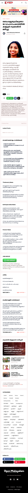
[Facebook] (15, 98)
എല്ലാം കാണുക (20, 292)
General (11, 395)
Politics (12, 403)
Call (21, 384)
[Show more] (22, 98)
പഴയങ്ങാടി (6, 435)
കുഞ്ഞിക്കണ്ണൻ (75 (8, 278)
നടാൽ (5, 430)
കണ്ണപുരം (6, 411)
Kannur (8, 18)
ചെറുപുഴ (18, 422)
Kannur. (5, 398)
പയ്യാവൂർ (6, 433)
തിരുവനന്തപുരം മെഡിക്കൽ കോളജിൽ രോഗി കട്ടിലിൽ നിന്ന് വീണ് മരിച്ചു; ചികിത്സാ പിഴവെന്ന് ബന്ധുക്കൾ (12, 153)
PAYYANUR (6, 403)
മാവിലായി (11, 443)
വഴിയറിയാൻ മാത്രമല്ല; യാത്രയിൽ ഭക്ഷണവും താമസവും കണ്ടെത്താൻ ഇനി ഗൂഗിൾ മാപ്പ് (14, 329)
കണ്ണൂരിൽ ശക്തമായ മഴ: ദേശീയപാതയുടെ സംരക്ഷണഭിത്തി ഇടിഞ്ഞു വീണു (18, 359)
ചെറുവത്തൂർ (7, 425)
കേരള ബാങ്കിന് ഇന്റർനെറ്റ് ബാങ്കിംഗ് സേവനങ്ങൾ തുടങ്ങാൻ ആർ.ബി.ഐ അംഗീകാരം (12, 324)
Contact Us (12, 487)
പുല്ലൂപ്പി (5, 438)
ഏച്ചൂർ (19, 409)
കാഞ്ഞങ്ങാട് (7, 417)
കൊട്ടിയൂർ (12, 419)
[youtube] (17, 479)
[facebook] (10, 479)
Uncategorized (19, 403)
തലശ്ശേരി (21, 425)
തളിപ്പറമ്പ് (6, 427)
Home (4, 18)
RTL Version (19, 487)
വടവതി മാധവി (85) (7, 290)
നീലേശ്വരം (11, 430)
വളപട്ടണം (6, 446)
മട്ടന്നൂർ (6, 441)
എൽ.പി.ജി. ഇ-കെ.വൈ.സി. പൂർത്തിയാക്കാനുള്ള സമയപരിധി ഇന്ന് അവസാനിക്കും (13, 173)
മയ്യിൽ (11, 441)
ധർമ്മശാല (19, 427)
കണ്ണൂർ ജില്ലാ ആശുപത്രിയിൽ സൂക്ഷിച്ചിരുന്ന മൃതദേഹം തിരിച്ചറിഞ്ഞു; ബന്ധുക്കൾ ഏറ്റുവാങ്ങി (18, 374)
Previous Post (5, 123)
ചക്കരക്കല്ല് (6, 422)
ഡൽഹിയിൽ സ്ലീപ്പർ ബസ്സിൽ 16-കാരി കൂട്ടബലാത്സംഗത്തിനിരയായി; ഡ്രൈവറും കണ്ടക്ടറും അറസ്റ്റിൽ (13, 166)
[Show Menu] (2, 2)
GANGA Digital (17, 489)
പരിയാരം (13, 433)
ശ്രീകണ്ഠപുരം (14, 446)
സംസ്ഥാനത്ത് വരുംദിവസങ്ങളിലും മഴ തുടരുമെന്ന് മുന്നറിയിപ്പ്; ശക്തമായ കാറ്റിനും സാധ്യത (13, 160)
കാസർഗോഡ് (15, 417)
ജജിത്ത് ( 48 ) (6, 287)
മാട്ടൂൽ (17, 441)
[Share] (24, 33)
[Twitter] (18, 98)
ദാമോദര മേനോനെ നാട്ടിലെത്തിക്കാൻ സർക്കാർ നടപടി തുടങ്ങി (13, 145)
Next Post (24, 123)
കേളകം (6, 419)
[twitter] (14, 479)
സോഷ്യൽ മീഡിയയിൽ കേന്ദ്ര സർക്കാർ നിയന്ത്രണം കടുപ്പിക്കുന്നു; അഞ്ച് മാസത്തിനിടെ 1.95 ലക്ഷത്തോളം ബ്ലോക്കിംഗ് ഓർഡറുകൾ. (13, 306)
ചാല (12, 422)
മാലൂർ (5, 443)
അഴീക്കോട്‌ (6, 406)
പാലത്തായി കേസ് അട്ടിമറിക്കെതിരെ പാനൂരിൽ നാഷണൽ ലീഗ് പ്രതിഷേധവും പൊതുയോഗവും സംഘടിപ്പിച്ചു (12, 235)
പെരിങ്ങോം (13, 438)
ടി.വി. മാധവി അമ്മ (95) (8, 281)
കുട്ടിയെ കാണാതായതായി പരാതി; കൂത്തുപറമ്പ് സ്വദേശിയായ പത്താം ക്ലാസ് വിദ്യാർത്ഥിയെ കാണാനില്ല (13, 209)
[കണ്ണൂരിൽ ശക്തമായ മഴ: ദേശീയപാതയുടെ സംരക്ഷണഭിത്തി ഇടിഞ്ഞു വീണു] (6, 359)
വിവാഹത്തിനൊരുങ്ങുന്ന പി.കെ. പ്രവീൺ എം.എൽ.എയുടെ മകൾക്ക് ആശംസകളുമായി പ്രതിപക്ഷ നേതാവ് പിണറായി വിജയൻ (13, 241)
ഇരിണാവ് (6, 409)
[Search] (26, 2)
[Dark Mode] (22, 2)
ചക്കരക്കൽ (21, 419)
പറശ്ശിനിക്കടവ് (14, 435)
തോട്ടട (12, 427)
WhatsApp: (5, 386)
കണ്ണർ (12, 411)
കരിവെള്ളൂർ (13, 414)
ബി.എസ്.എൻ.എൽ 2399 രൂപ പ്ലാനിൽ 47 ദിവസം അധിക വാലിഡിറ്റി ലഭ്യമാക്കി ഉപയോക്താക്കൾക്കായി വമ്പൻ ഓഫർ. (12, 312)
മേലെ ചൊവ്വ (20, 443)
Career (5, 395)
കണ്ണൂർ (5, 414)
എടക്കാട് (13, 409)
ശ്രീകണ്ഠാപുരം (7, 449)
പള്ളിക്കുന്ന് (20, 433)
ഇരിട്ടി (20, 406)
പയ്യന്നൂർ (19, 430)
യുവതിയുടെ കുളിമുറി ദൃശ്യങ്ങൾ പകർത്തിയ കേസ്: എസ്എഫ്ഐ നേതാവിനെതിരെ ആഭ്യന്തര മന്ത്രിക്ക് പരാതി (18, 367)
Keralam (17, 398)
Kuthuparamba (7, 401)
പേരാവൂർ (20, 438)
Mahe (16, 401)
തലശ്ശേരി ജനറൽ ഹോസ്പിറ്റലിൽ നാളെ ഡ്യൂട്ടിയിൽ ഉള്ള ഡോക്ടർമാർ (12, 186)
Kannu (16, 395)
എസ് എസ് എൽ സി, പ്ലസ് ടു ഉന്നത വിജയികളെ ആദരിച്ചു (11, 191)
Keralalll (11, 398)
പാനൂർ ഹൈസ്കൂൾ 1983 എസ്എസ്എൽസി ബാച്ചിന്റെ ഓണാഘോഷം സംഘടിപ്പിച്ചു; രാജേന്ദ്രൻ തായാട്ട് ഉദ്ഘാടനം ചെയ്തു (13, 248)
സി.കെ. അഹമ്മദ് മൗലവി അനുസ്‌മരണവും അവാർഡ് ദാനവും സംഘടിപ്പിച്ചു (13, 222)
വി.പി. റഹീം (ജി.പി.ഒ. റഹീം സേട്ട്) (10, 284)
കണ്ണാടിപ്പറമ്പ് (20, 411)
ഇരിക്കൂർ (14, 406)
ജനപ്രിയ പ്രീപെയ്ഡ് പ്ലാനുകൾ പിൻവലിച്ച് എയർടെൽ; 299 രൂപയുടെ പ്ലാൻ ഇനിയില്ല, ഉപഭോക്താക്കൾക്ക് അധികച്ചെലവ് (13, 318)
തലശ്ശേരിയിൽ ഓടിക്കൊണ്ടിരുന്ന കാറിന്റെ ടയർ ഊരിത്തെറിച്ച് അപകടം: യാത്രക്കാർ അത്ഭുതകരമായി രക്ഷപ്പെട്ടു (13, 196)
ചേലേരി (15, 425)
